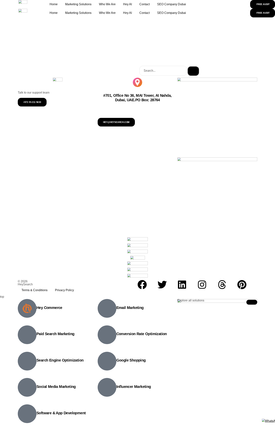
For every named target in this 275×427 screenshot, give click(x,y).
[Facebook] (142, 284)
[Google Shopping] (107, 361)
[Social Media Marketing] (27, 387)
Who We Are (107, 4)
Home (54, 4)
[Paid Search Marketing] (27, 334)
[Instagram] (202, 284)
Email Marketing (130, 308)
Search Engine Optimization (59, 360)
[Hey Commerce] (27, 308)
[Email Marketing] (107, 308)
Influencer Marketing (133, 387)
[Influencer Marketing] (107, 387)
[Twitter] (162, 284)
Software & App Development (61, 413)
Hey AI (127, 4)
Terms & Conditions (35, 290)
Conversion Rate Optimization (141, 334)
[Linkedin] (182, 284)
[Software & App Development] (27, 413)
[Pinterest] (242, 284)
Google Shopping (131, 360)
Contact (144, 4)
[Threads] (222, 284)
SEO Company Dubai (171, 4)
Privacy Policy (64, 290)
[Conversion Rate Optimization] (107, 334)
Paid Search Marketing (55, 334)
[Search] (193, 71)
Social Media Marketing (56, 387)
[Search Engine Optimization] (27, 361)
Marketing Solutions (78, 4)
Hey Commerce (49, 308)
